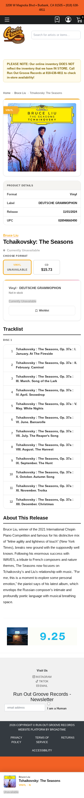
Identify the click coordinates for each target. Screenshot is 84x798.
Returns (67, 737)
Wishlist (44, 310)
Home (7, 93)
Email (43, 685)
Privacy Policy (16, 740)
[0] (79, 20)
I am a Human (57, 708)
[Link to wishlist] (57, 20)
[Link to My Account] (68, 20)
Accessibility (42, 750)
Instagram (43, 676)
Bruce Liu (20, 93)
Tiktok (43, 681)
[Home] (14, 35)
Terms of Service (42, 740)
